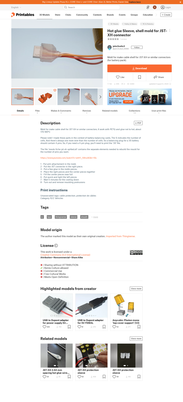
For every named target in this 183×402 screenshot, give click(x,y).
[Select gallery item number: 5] (61, 315)
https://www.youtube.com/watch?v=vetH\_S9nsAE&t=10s (68, 157)
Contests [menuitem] (97, 14)
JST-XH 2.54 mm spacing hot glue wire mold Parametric (55, 371)
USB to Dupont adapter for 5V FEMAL (91, 321)
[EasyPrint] (148, 7)
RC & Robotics (148, 24)
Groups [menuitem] (134, 14)
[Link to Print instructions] (70, 190)
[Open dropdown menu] (170, 30)
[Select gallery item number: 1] (51, 315)
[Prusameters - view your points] (155, 7)
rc (42, 217)
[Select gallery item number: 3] (56, 315)
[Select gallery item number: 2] (54, 315)
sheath (84, 217)
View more (136, 288)
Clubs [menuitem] (68, 14)
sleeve (74, 217)
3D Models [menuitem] (44, 14)
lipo (49, 217)
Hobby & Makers (130, 24)
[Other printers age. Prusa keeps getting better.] (139, 97)
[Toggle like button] (44, 326)
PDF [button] (139, 123)
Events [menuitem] (122, 14)
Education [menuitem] (148, 14)
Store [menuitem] (57, 14)
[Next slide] (100, 97)
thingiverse (60, 217)
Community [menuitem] (82, 14)
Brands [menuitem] (110, 14)
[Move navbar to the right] (156, 14)
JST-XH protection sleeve (88, 371)
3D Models (114, 24)
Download (141, 68)
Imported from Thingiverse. (120, 236)
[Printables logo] (22, 14)
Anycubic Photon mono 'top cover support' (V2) (126, 321)
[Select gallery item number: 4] (59, 315)
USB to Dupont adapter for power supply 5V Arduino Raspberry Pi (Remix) (56, 321)
